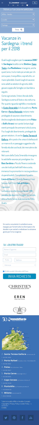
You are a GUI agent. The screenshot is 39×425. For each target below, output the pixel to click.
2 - (14, 354)
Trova (17, 29)
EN (13, 5)
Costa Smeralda (10, 107)
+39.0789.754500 (14, 244)
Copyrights (5, 404)
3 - (9, 360)
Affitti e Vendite (18, 401)
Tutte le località (7, 401)
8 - (8, 386)
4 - (6, 367)
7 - (9, 379)
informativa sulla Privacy (21, 271)
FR (22, 5)
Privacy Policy (14, 404)
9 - (7, 392)
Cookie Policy (24, 404)
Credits (4, 408)
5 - (9, 373)
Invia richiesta (19, 276)
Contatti (27, 401)
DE (18, 5)
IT (8, 5)
